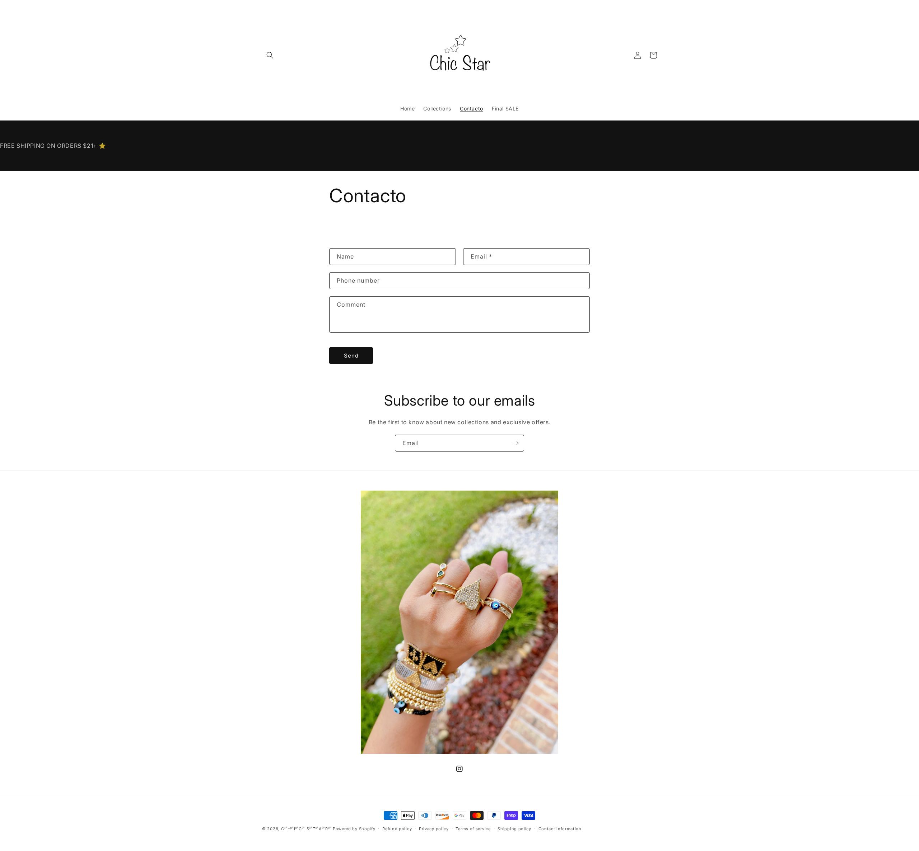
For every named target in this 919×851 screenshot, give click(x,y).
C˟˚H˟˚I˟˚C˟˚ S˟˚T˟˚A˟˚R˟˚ (306, 828)
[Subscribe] (516, 443)
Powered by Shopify (354, 828)
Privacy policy (434, 828)
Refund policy (397, 828)
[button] (270, 55)
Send (351, 355)
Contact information (560, 828)
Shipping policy (514, 828)
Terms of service (473, 828)
